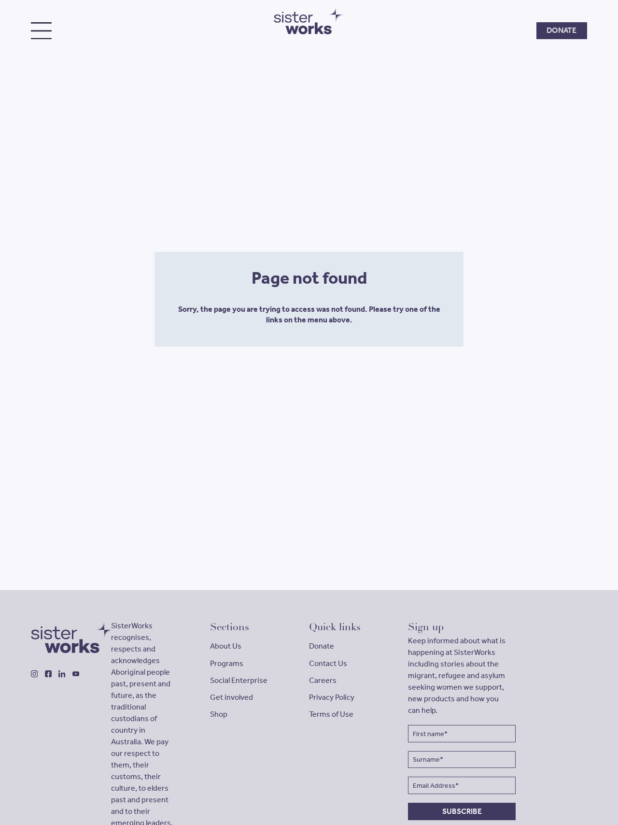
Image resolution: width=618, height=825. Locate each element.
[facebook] (48, 673)
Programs (226, 663)
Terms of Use (331, 714)
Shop (218, 714)
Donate (321, 646)
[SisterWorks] (58, 636)
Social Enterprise (238, 680)
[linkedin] (61, 673)
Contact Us (328, 663)
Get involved (231, 697)
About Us (225, 646)
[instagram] (34, 673)
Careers (323, 680)
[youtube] (75, 673)
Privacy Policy (331, 697)
